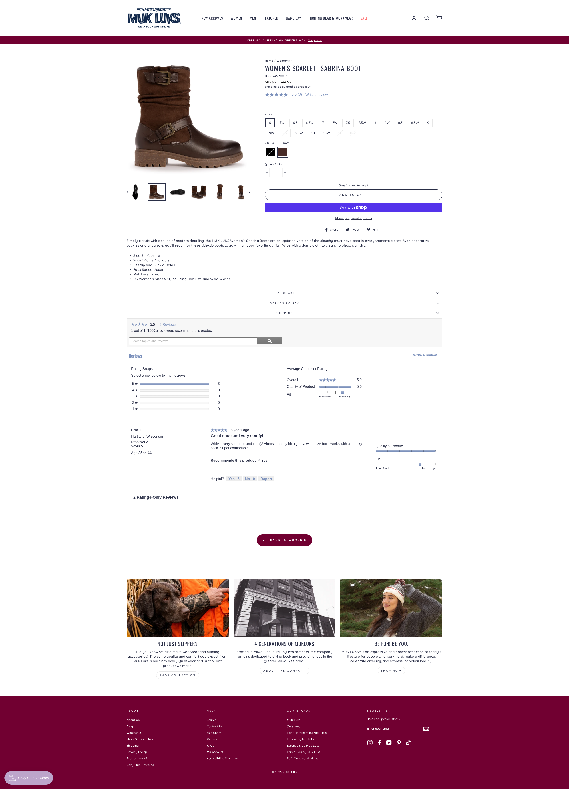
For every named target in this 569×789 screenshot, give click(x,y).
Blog (130, 726)
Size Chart (284, 293)
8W (387, 123)
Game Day (293, 18)
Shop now (391, 670)
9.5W (299, 133)
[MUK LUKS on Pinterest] (398, 742)
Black (271, 152)
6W (281, 123)
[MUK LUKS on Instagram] (370, 742)
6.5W (310, 123)
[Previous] (129, 192)
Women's (283, 60)
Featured (271, 18)
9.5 (285, 133)
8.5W (415, 123)
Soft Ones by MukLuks (303, 758)
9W (271, 133)
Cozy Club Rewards (140, 765)
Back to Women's (288, 540)
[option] (284, 40)
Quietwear (294, 726)
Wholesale (134, 732)
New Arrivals (212, 18)
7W (334, 123)
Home (269, 60)
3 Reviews (169, 325)
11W (353, 133)
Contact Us (215, 726)
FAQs (210, 745)
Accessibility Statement (223, 758)
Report (266, 479)
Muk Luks (293, 720)
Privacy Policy (137, 752)
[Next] (247, 192)
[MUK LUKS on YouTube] (389, 742)
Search (211, 720)
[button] (139, 324)
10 (313, 133)
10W (326, 133)
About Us (133, 720)
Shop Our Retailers (140, 739)
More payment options (353, 218)
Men (253, 18)
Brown (283, 152)
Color (277, 142)
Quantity (274, 164)
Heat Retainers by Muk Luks (307, 732)
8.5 (400, 123)
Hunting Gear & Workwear (331, 18)
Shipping (271, 86)
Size (269, 114)
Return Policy (284, 303)
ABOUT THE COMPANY (284, 670)
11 (339, 133)
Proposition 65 (137, 758)
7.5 (348, 123)
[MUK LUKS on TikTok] (408, 742)
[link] (285, 94)
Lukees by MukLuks (300, 739)
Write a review (316, 95)
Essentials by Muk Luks (303, 745)
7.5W (362, 123)
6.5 (295, 123)
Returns (212, 739)
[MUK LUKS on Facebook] (379, 742)
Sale (364, 18)
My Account (215, 752)
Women (236, 18)
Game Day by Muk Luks (304, 752)
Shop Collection (178, 675)
